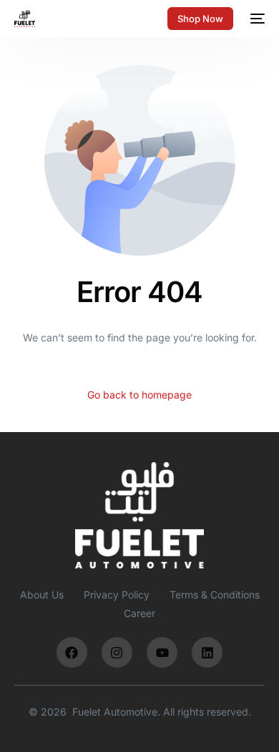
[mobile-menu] (256, 18)
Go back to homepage (139, 394)
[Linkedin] (207, 652)
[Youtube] (162, 652)
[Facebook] (72, 652)
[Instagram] (117, 652)
